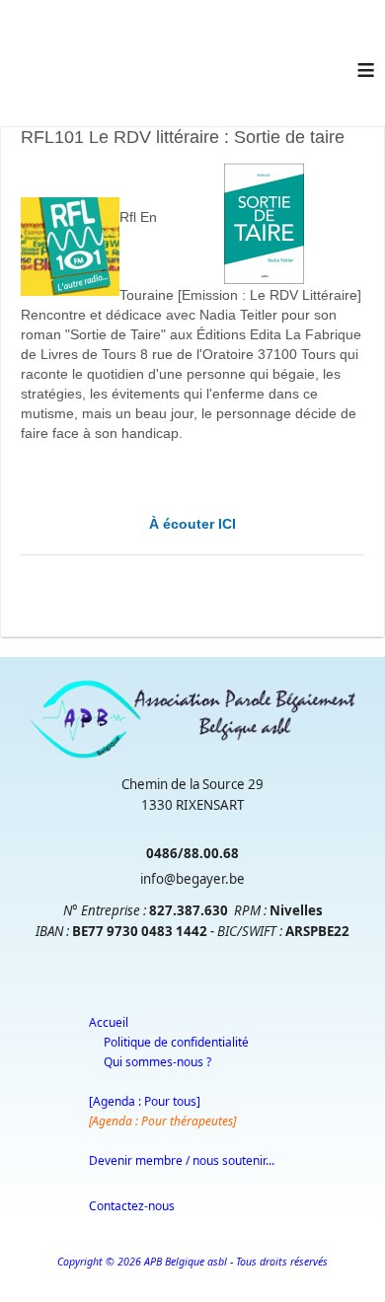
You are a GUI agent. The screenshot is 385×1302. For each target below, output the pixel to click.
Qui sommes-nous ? (157, 1061)
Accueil (108, 1022)
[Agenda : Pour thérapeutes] (162, 1121)
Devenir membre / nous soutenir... (181, 1160)
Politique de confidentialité (176, 1042)
